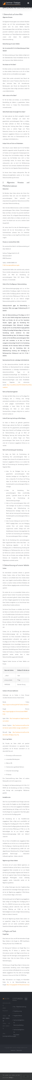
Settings (11, 1077)
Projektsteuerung (16, 1011)
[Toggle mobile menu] (28, 3)
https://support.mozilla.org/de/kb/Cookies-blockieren (16, 704)
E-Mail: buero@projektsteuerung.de (11, 265)
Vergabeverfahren (16, 1015)
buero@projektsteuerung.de (9, 1036)
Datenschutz (19, 1050)
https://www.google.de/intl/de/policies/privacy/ (18, 984)
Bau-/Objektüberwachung (16, 1006)
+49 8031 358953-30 (6, 1018)
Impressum (13, 1050)
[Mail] (26, 999)
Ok (26, 1076)
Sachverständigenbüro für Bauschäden (16, 1032)
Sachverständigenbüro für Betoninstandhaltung (16, 1022)
